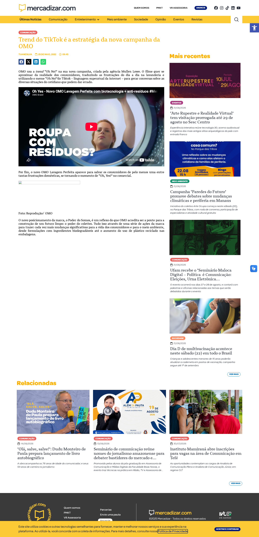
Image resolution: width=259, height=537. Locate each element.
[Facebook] (216, 8)
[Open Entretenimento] (98, 19)
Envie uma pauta (110, 514)
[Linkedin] (233, 8)
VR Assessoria (72, 517)
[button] (254, 27)
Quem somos (72, 508)
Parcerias (106, 509)
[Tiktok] (227, 8)
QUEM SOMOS (141, 7)
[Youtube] (239, 8)
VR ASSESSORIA (178, 7)
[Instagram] (222, 8)
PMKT (159, 7)
